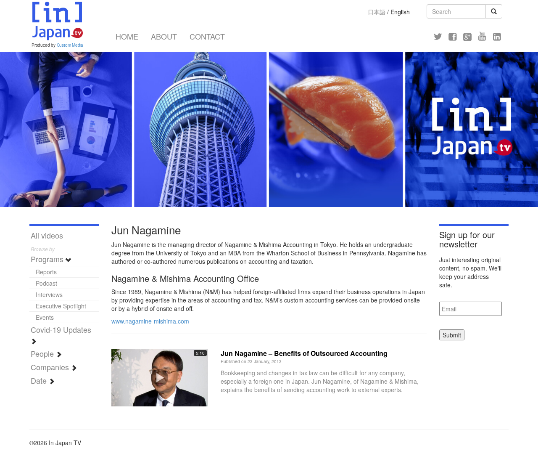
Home (127, 36)
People (43, 353)
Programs (48, 258)
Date (40, 380)
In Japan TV (56, 21)
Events (45, 317)
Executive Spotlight (61, 306)
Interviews (49, 294)
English (400, 12)
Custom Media (70, 45)
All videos (47, 235)
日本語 (376, 12)
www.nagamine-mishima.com (150, 321)
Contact (207, 36)
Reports (46, 272)
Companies (51, 366)
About (164, 36)
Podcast (46, 283)
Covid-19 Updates (61, 329)
